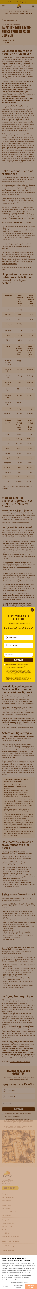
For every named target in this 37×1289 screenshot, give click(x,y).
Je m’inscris (18, 660)
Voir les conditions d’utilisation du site (20, 679)
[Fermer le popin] (32, 610)
